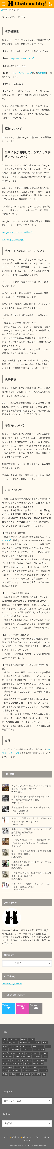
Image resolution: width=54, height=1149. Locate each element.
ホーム (6, 1137)
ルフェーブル (27, 1071)
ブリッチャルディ (39, 1060)
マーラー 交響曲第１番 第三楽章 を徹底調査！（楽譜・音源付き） (31, 852)
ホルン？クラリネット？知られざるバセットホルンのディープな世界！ (31, 820)
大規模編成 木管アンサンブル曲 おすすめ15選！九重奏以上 (30, 809)
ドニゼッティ (7, 1057)
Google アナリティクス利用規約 (17, 232)
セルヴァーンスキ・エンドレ (13, 1053)
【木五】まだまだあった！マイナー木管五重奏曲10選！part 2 (31, 863)
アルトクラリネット (10, 1043)
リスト (43, 1067)
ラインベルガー (33, 1067)
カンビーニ (7, 1046)
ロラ (35, 1071)
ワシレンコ (43, 1071)
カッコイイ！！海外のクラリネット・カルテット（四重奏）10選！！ (31, 885)
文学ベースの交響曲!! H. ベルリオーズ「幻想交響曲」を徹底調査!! (31, 831)
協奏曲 (27, 1074)
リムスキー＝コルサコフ (11, 1071)
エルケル (37, 1043)
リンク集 (27, 1140)
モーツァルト (7, 1067)
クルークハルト (38, 1046)
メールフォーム (22, 73)
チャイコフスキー (32, 1053)
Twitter (5, 1005)
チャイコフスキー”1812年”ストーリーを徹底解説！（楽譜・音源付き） (31, 787)
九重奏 (5, 1074)
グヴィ (5, 1050)
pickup (23, 1039)
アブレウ (31, 1039)
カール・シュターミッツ (21, 1046)
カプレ (45, 1043)
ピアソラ (6, 1060)
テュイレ (43, 1053)
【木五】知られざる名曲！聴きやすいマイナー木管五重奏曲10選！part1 (31, 798)
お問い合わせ (27, 1137)
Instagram (20, 1005)
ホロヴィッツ (38, 1064)
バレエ (45, 1057)
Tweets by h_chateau (12, 983)
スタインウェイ (38, 1050)
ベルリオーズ (18, 1064)
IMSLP (5, 540)
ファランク (15, 1060)
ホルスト (28, 1064)
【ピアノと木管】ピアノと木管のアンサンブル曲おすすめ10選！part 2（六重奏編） (31, 841)
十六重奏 (20, 1074)
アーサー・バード (25, 1043)
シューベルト (26, 1050)
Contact (41, 73)
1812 (5, 1039)
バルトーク (36, 1057)
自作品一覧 (15, 1137)
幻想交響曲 (36, 1074)
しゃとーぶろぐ (25, 1145)
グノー (48, 1046)
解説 (44, 1074)
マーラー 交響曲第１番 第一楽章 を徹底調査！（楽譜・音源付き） (31, 874)
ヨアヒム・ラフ (20, 1067)
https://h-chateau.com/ (21, 58)
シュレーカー (14, 1050)
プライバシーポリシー (43, 1137)
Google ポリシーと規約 (13, 239)
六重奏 (12, 1074)
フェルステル (26, 1060)
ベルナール (7, 1064)
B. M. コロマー (14, 1039)
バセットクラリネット (22, 1057)
